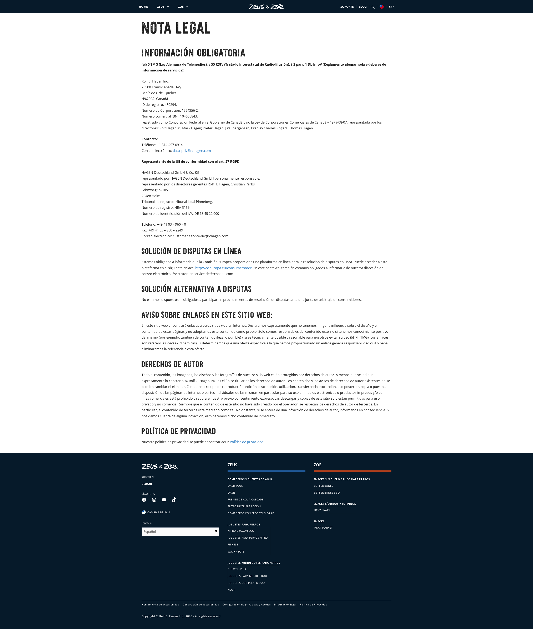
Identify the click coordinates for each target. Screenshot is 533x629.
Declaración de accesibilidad (201, 604)
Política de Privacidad (313, 604)
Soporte (347, 7)
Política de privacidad (246, 442)
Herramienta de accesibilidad (160, 604)
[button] (373, 6)
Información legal (285, 604)
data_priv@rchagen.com (192, 150)
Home (143, 7)
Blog (363, 7)
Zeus (160, 7)
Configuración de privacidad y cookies (247, 604)
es (390, 6)
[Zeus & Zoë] (267, 6)
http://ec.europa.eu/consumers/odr (223, 268)
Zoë (181, 7)
